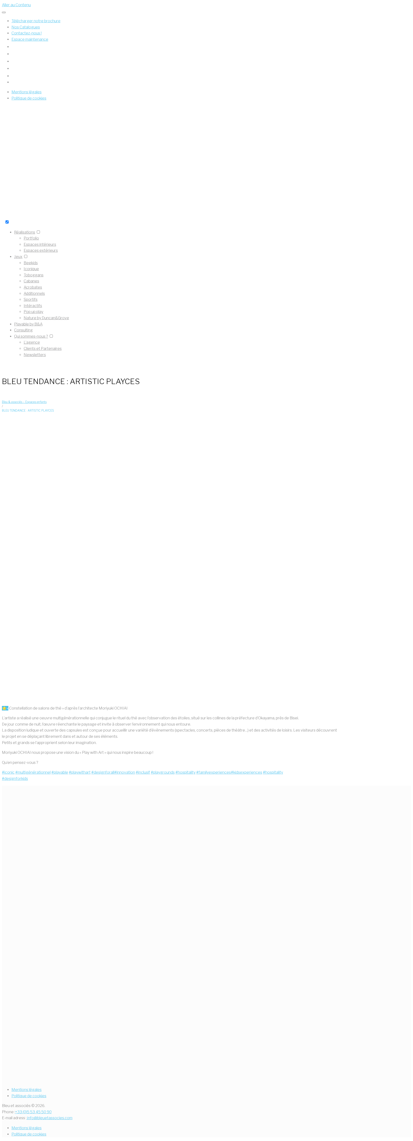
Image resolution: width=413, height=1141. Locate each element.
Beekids (31, 263)
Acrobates (33, 287)
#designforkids (15, 778)
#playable (59, 772)
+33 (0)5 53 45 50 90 (33, 1112)
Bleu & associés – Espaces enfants (24, 402)
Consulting (23, 330)
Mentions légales (26, 1089)
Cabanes (31, 281)
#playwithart (80, 772)
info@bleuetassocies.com (49, 1118)
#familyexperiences (213, 772)
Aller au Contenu (16, 5)
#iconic (8, 772)
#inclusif (143, 772)
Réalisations (24, 232)
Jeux (18, 256)
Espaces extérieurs (41, 250)
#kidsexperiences (246, 772)
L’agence (32, 342)
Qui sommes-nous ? (31, 336)
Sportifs (31, 299)
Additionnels (34, 293)
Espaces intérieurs (40, 244)
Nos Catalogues (25, 27)
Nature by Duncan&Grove (46, 318)
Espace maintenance (29, 39)
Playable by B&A (28, 324)
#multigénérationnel (33, 772)
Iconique (31, 269)
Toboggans (33, 275)
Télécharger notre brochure (35, 21)
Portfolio (31, 238)
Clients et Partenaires (43, 348)
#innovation (124, 772)
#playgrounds (163, 772)
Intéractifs (33, 305)
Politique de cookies (28, 1096)
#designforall (102, 772)
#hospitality (185, 772)
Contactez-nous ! (26, 33)
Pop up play (33, 311)
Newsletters (35, 354)
